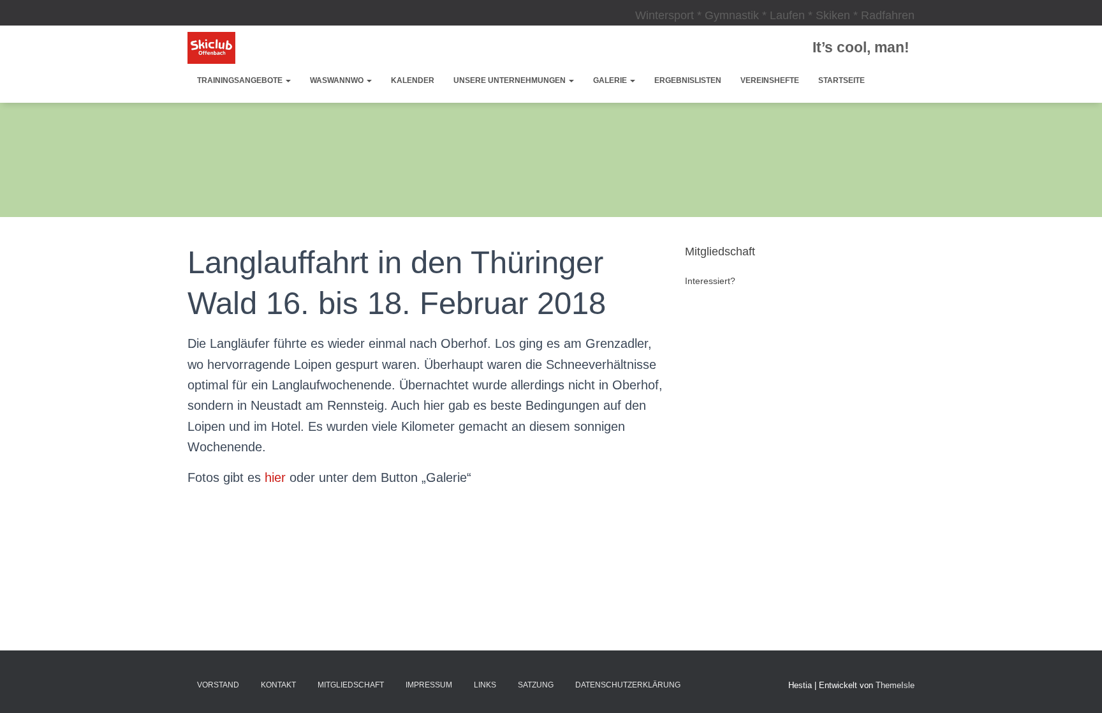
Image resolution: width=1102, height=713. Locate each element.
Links (485, 684)
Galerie (611, 80)
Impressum (429, 684)
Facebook (703, 684)
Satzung (536, 684)
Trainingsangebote (240, 80)
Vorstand (218, 684)
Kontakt (278, 684)
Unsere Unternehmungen (510, 80)
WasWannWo (337, 80)
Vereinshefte (769, 80)
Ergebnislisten (687, 80)
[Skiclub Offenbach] (211, 48)
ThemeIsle (895, 685)
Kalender (412, 80)
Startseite (841, 80)
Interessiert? (710, 281)
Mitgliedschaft (351, 684)
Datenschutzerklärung (627, 684)
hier (275, 477)
